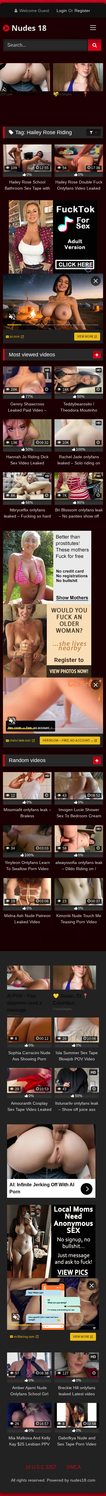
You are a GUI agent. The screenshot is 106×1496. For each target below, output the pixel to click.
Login (62, 10)
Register (82, 10)
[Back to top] (87, 1478)
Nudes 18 (28, 28)
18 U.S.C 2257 (40, 1467)
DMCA (74, 1467)
